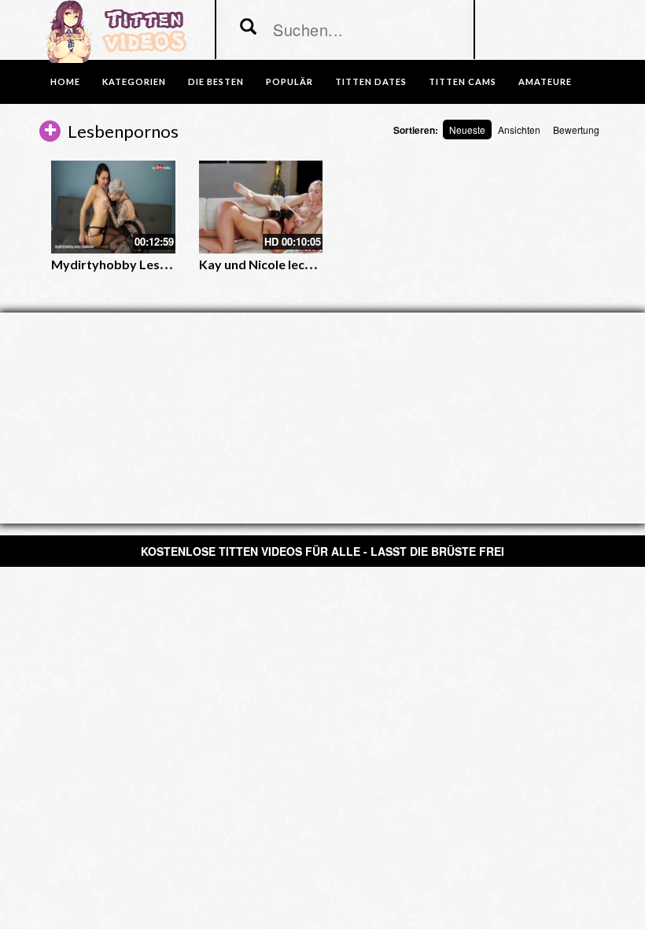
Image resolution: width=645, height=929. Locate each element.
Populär (289, 81)
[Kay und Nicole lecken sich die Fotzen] (261, 207)
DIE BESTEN (216, 81)
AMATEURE (545, 81)
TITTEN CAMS (462, 81)
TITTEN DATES (371, 81)
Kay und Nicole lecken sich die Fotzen (306, 264)
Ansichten (519, 129)
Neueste (467, 129)
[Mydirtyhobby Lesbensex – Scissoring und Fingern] (113, 207)
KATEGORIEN (134, 81)
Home (65, 81)
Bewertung (576, 129)
